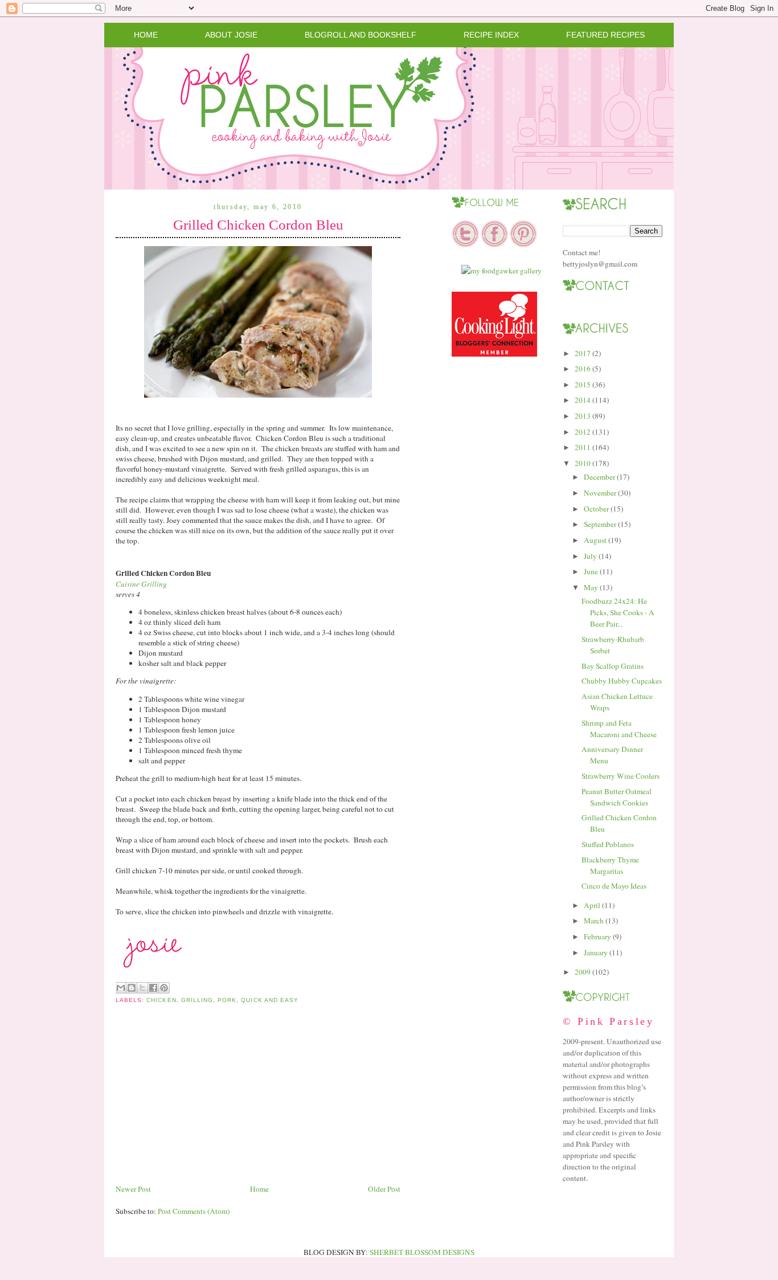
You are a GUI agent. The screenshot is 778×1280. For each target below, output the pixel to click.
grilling (197, 1000)
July (590, 556)
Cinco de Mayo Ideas (614, 886)
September (600, 524)
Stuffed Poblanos (608, 844)
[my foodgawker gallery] (501, 270)
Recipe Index (491, 34)
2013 (583, 416)
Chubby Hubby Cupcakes (622, 681)
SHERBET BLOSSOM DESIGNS (422, 1252)
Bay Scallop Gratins (613, 666)
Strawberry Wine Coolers (621, 776)
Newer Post (133, 1189)
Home (146, 34)
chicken (161, 1000)
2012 (583, 432)
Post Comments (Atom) (194, 1211)
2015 (583, 384)
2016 (583, 368)
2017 (583, 353)
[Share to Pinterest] (164, 987)
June (591, 571)
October (596, 509)
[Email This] (120, 987)
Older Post (384, 1189)
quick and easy (269, 1000)
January (596, 952)
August (595, 540)
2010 (583, 463)
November (600, 493)
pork (227, 1000)
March (594, 920)
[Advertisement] (201, 1103)
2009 (583, 972)
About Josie (231, 34)
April (592, 905)
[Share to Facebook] (153, 987)
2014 (583, 400)
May (591, 587)
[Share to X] (142, 987)
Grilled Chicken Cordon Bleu (258, 224)
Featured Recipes (605, 34)
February (597, 936)
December (599, 477)
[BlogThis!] (131, 987)
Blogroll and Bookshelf (360, 34)
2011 (583, 447)
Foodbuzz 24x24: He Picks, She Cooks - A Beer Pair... (618, 612)
